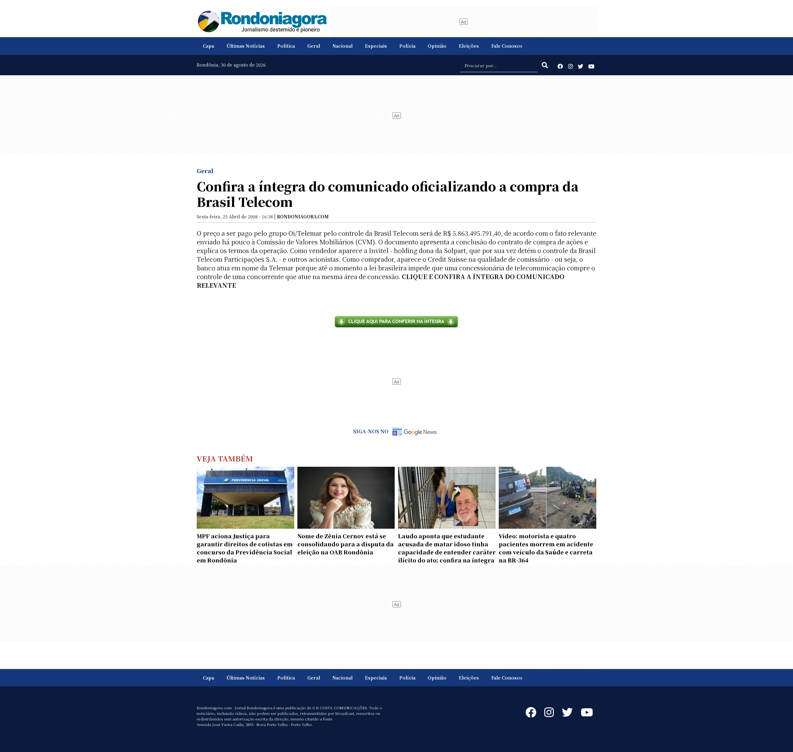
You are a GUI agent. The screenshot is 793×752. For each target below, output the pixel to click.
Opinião (437, 46)
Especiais (376, 46)
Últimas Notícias (245, 46)
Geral (313, 46)
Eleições (469, 46)
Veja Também (225, 458)
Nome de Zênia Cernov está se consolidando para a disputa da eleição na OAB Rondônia (345, 544)
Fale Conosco (506, 46)
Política (286, 46)
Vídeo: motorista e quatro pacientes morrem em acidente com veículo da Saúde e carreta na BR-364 (546, 548)
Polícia (407, 46)
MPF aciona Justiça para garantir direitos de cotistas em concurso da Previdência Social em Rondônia (245, 548)
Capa (208, 46)
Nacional (342, 46)
